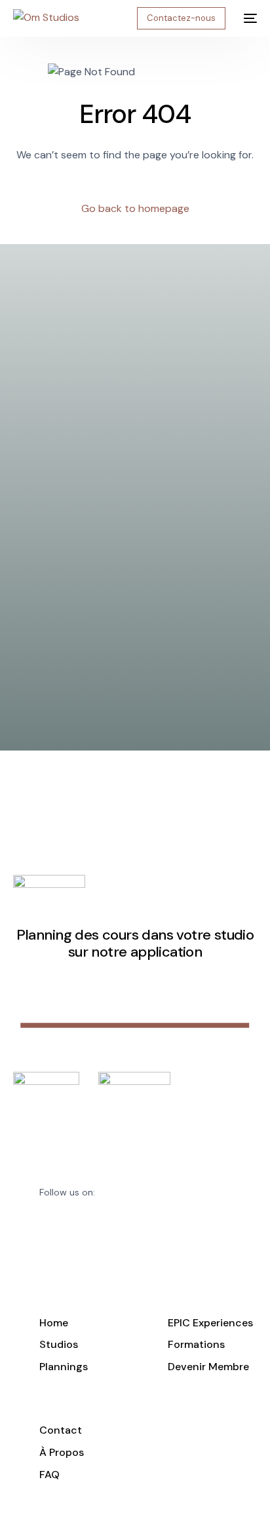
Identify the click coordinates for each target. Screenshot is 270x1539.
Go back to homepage (135, 208)
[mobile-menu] (248, 18)
